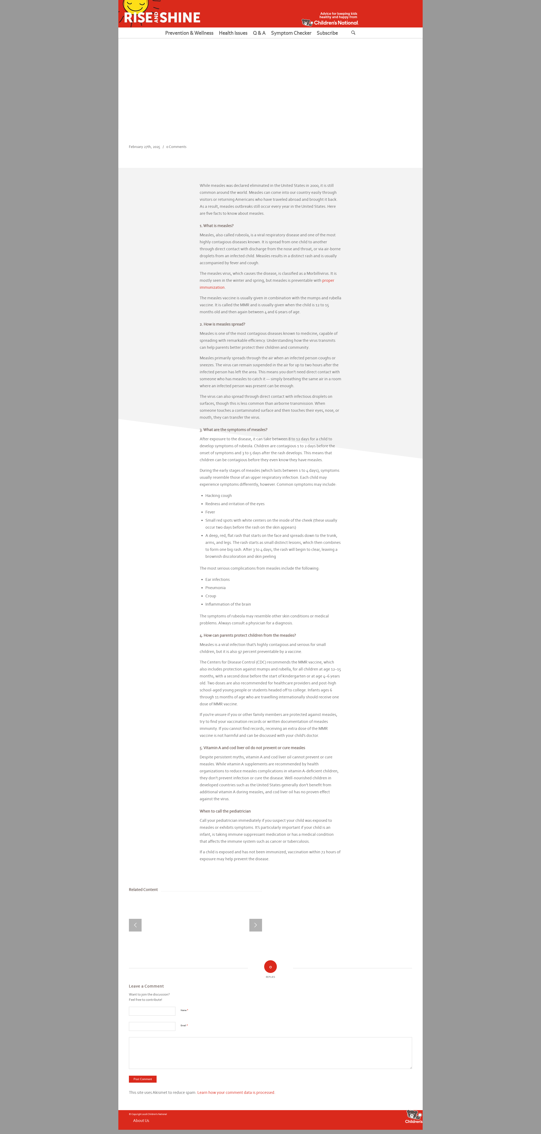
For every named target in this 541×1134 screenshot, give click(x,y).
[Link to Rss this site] (355, 1119)
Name (184, 1010)
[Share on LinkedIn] (391, 150)
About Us (141, 1120)
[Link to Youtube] (343, 1119)
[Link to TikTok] (362, 1119)
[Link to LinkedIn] (368, 1119)
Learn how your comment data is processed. (236, 1092)
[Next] (255, 925)
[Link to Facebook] (336, 1119)
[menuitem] (189, 32)
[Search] (358, 32)
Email (184, 1025)
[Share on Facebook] (377, 150)
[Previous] (135, 925)
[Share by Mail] (405, 150)
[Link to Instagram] (349, 1119)
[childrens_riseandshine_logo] (159, 13)
